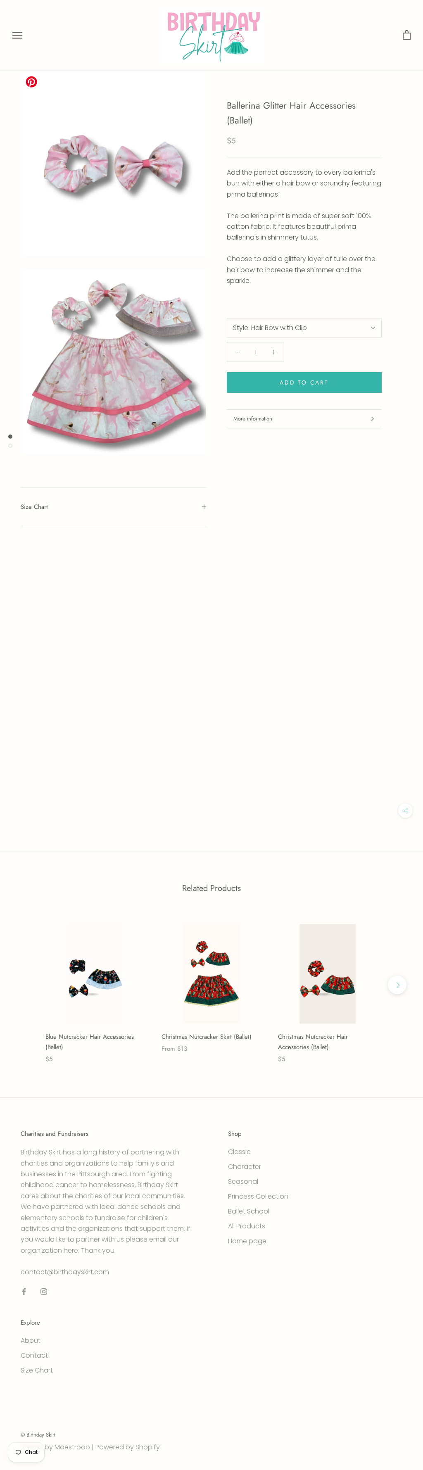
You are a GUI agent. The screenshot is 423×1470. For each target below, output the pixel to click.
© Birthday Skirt (38, 1435)
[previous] (26, 985)
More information (252, 419)
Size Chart (34, 506)
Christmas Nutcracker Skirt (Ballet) (207, 1036)
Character (244, 1166)
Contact (34, 1355)
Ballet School (248, 1211)
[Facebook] (24, 1291)
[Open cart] (407, 35)
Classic (239, 1152)
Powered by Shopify (127, 1447)
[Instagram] (43, 1291)
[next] (397, 985)
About (30, 1340)
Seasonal (243, 1181)
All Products (246, 1226)
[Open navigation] (17, 35)
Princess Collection (258, 1196)
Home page (247, 1241)
